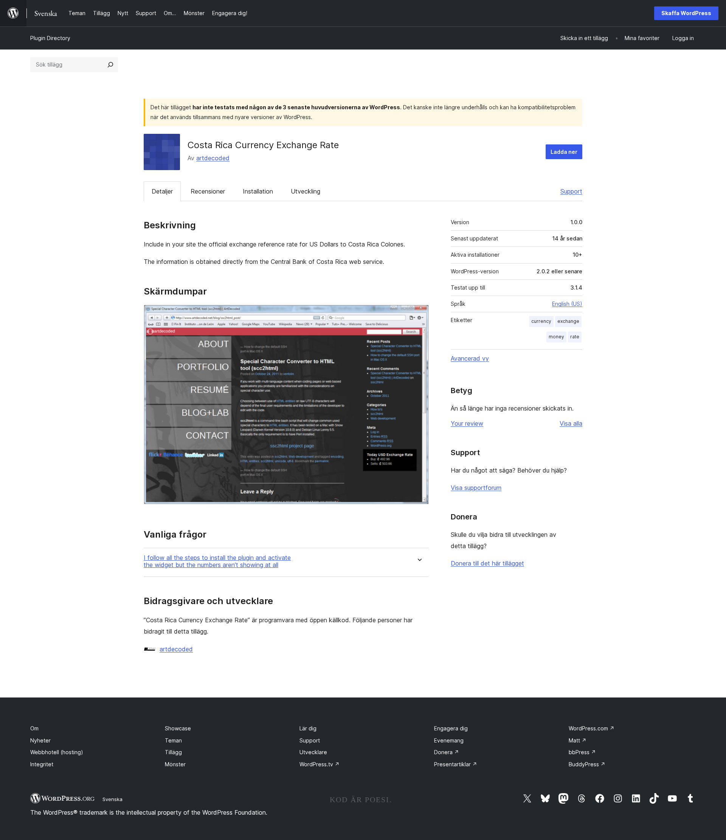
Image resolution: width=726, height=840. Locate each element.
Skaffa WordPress (686, 13)
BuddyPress (587, 764)
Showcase (178, 728)
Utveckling (305, 191)
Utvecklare (313, 752)
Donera (446, 752)
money (556, 336)
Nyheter (40, 740)
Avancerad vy (470, 358)
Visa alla (571, 423)
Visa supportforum (476, 487)
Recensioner (208, 191)
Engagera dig (451, 728)
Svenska (112, 799)
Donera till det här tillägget (487, 563)
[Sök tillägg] (110, 64)
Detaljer (162, 191)
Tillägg (173, 752)
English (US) (567, 304)
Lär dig (307, 728)
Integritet (41, 764)
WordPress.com (591, 728)
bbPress (582, 752)
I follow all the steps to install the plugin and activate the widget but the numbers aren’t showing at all (217, 561)
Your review (467, 423)
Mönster (175, 764)
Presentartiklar (455, 764)
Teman (173, 740)
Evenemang (449, 740)
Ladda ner (564, 152)
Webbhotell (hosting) (56, 752)
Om (34, 728)
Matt (577, 740)
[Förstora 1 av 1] (418, 315)
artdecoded (213, 158)
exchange (568, 321)
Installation (258, 191)
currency (541, 321)
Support (571, 191)
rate (574, 336)
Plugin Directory (50, 38)
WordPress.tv (319, 764)
